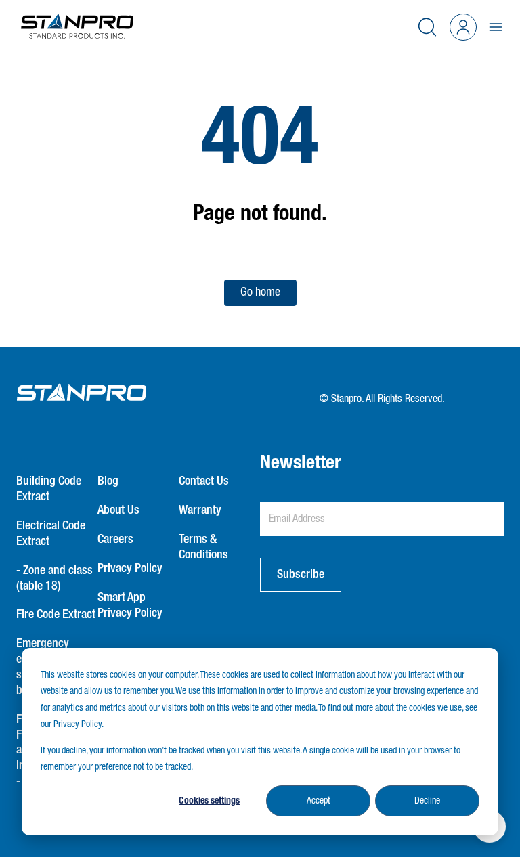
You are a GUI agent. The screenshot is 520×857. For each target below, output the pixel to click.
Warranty (200, 510)
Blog (108, 481)
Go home (260, 292)
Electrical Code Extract (50, 534)
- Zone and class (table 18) (54, 578)
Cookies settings (209, 801)
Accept (318, 801)
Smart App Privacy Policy (130, 605)
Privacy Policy (130, 568)
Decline (427, 801)
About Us (118, 510)
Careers (115, 539)
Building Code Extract (48, 489)
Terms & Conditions (203, 547)
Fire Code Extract (55, 614)
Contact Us (204, 481)
